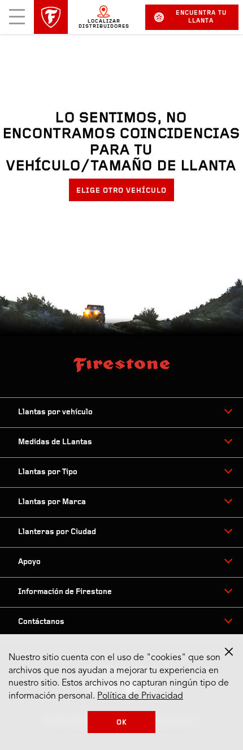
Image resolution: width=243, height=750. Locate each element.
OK (121, 722)
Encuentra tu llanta (201, 17)
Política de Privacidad (140, 696)
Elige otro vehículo (121, 190)
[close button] (229, 651)
